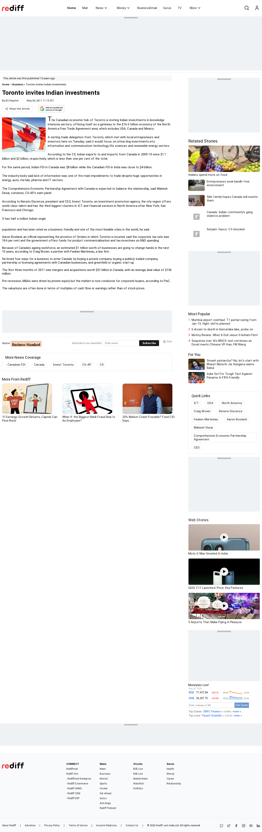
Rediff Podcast (108, 808)
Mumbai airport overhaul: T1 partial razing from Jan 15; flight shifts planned (224, 321)
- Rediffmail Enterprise (78, 778)
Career (170, 778)
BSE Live (138, 768)
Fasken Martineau (206, 419)
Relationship (174, 783)
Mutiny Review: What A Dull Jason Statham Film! (225, 335)
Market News (140, 778)
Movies (104, 778)
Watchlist (138, 783)
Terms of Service (78, 825)
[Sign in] (257, 8)
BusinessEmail (147, 8)
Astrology (105, 803)
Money (121, 8)
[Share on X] (228, 826)
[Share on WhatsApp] (221, 826)
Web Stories (198, 520)
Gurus (167, 8)
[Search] (247, 8)
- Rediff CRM (73, 793)
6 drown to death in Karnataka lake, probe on (222, 329)
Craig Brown (202, 411)
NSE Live (138, 773)
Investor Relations (106, 825)
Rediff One (72, 773)
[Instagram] (243, 826)
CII (102, 364)
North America (232, 403)
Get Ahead (105, 793)
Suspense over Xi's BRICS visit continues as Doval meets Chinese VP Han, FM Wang (222, 342)
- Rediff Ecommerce (77, 783)
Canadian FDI (16, 364)
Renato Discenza (230, 411)
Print (169, 341)
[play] (224, 537)
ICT (196, 403)
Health (170, 768)
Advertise (30, 825)
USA (210, 403)
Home (71, 8)
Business (17, 84)
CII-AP (86, 364)
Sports (103, 783)
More (193, 8)
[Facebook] (236, 826)
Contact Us (132, 825)
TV (179, 8)
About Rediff (9, 825)
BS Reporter (12, 100)
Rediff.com (162, 825)
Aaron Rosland (237, 419)
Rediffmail (72, 768)
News (99, 8)
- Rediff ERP (72, 798)
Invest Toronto (63, 364)
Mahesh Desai (203, 427)
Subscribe (149, 343)
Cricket (103, 788)
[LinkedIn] (258, 826)
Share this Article (19, 108)
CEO (197, 447)
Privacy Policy (52, 825)
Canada (39, 364)
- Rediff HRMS (74, 788)
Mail (85, 8)
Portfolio (138, 788)
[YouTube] (251, 826)
